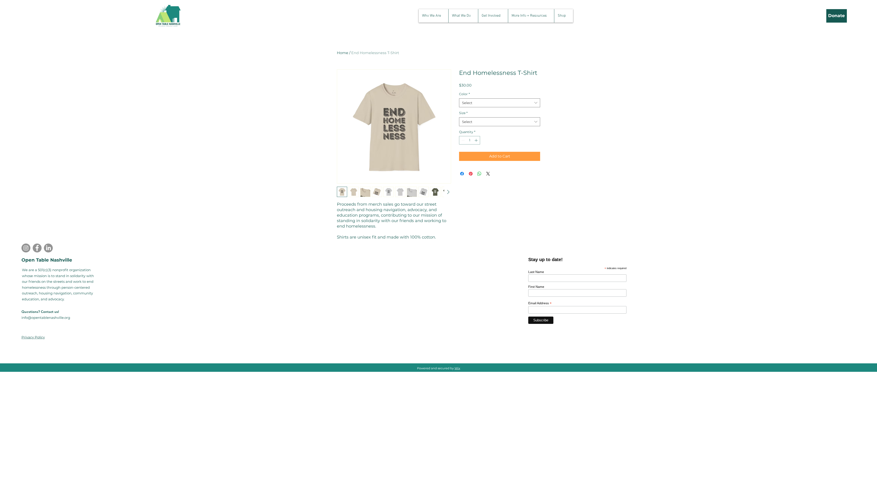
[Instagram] (25, 248)
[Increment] (476, 140)
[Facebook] (37, 248)
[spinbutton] (469, 140)
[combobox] (499, 102)
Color (464, 94)
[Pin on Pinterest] (470, 173)
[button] (433, 16)
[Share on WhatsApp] (479, 173)
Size (463, 113)
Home (342, 53)
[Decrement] (462, 140)
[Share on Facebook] (462, 173)
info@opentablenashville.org (45, 317)
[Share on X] (488, 173)
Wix (457, 368)
